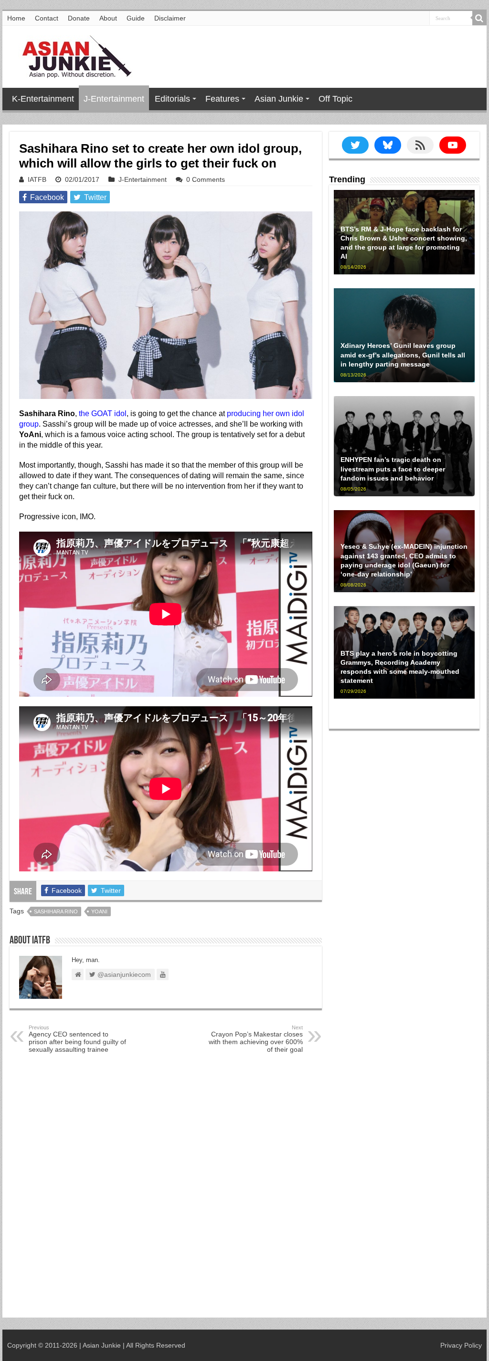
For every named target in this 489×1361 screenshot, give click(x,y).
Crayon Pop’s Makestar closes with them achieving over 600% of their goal (256, 1039)
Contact (46, 18)
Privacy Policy (461, 1345)
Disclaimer (170, 18)
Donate (79, 18)
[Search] (479, 18)
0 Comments (205, 179)
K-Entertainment (43, 99)
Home (16, 18)
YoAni (99, 911)
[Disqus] (166, 1189)
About (108, 18)
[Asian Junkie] (72, 54)
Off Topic (335, 99)
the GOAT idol (103, 413)
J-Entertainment (114, 99)
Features (222, 99)
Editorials (172, 99)
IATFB (37, 179)
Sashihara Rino (56, 911)
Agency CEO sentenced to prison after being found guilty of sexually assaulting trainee (77, 1039)
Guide (136, 18)
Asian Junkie (279, 99)
